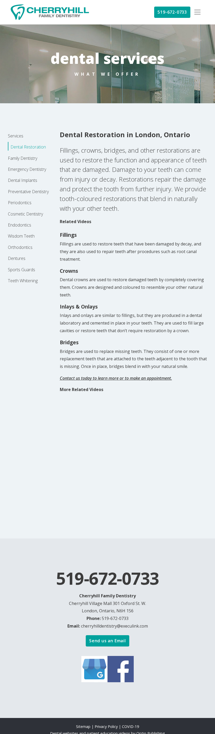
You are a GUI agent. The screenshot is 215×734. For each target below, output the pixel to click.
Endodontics (19, 225)
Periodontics (19, 203)
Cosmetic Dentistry (25, 214)
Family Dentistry (22, 158)
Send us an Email (107, 641)
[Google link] (94, 668)
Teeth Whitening (23, 281)
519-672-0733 (172, 12)
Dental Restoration (28, 147)
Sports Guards (21, 270)
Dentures (16, 258)
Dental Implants (22, 180)
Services (15, 136)
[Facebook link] (121, 668)
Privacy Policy (107, 726)
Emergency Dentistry (27, 169)
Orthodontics (20, 247)
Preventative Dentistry (28, 191)
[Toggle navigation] (197, 12)
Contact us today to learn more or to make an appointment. (116, 378)
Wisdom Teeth (21, 236)
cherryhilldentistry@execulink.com (114, 626)
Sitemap (83, 726)
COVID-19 (130, 726)
